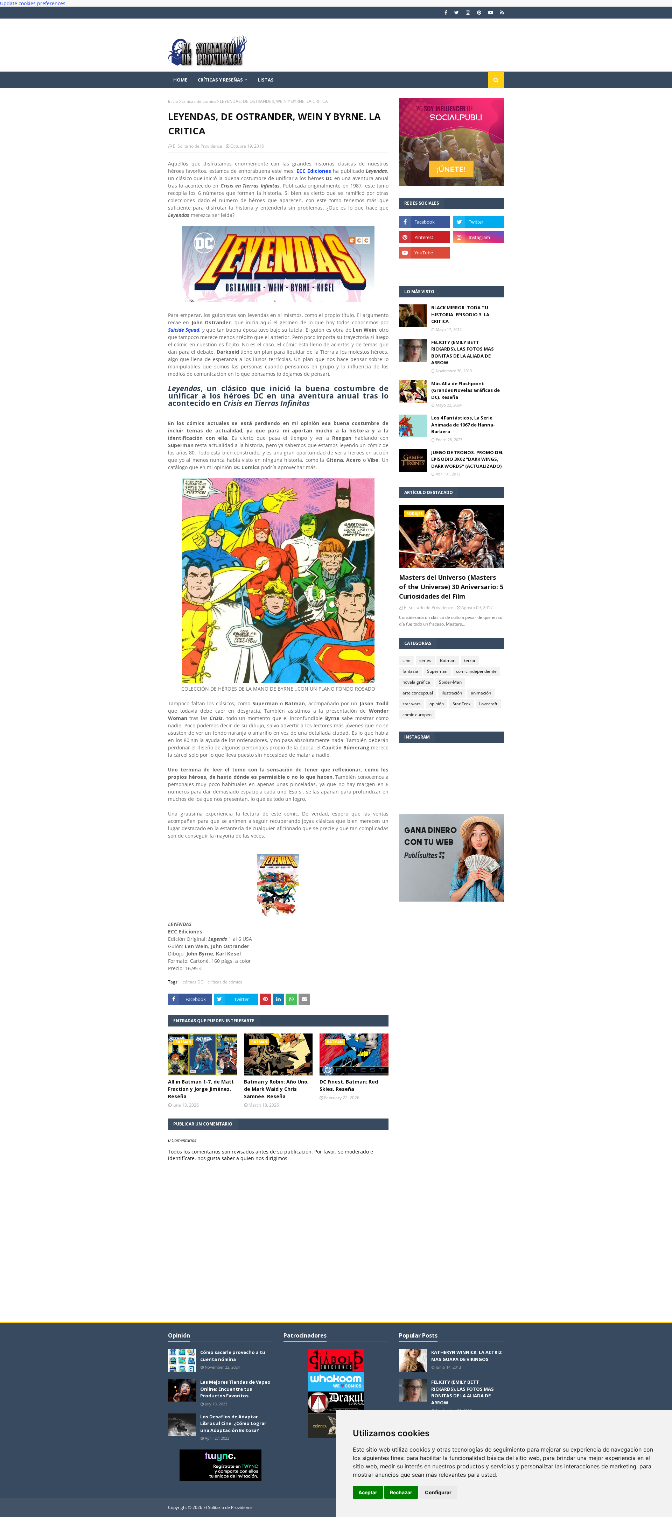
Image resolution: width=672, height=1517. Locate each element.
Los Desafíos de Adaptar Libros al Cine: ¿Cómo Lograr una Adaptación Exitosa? (233, 1423)
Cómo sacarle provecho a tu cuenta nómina (232, 1355)
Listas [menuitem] (266, 80)
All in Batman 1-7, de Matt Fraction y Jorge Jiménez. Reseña (201, 1089)
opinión (436, 704)
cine (406, 660)
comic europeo (417, 715)
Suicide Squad (183, 329)
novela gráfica (416, 682)
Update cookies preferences (32, 3)
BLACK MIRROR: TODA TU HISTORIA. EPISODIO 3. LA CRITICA (460, 314)
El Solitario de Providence (197, 146)
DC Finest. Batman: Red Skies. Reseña (349, 1085)
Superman (437, 671)
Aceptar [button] (367, 1492)
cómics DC (193, 982)
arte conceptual (417, 693)
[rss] (501, 13)
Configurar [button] (438, 1492)
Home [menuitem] (180, 80)
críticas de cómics (199, 101)
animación (481, 693)
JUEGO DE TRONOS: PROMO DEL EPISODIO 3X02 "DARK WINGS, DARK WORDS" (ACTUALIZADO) (467, 459)
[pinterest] (479, 13)
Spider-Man (450, 682)
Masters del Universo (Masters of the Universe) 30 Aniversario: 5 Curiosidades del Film (451, 586)
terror (470, 660)
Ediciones (319, 171)
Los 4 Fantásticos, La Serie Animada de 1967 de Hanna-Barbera (463, 425)
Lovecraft (488, 704)
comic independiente (476, 671)
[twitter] (457, 13)
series (425, 660)
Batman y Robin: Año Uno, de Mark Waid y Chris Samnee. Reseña (276, 1089)
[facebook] (446, 13)
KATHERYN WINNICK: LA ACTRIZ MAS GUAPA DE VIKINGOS (466, 1355)
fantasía (410, 671)
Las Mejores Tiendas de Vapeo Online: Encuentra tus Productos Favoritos (235, 1389)
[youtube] (490, 13)
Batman (447, 660)
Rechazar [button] (401, 1492)
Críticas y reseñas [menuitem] (220, 80)
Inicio (173, 101)
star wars (411, 704)
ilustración (452, 693)
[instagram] (468, 13)
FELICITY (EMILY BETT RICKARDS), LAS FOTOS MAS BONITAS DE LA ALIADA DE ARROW (462, 352)
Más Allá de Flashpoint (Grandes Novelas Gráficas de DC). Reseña (465, 390)
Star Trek (461, 704)
